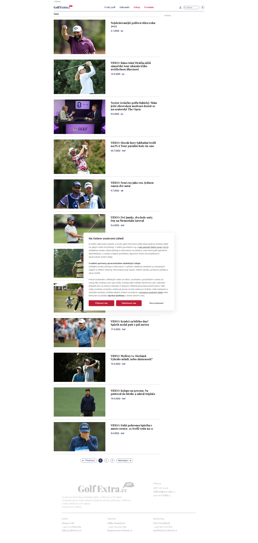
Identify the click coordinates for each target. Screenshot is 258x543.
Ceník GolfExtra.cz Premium (76, 503)
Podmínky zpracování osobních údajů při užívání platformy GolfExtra (96, 500)
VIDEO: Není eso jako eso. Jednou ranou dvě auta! (132, 184)
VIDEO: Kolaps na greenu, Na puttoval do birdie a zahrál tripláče (133, 392)
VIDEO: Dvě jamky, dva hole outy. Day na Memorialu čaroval (132, 218)
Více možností (156, 303)
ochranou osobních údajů (151, 292)
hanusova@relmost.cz (120, 530)
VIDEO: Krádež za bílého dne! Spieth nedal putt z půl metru (130, 322)
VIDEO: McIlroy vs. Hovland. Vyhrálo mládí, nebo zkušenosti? (132, 357)
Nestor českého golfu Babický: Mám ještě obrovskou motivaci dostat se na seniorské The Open (134, 106)
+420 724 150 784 (117, 526)
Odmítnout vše (129, 303)
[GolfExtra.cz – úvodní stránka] (63, 6)
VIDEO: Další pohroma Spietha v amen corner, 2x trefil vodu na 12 (132, 426)
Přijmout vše (101, 303)
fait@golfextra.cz (72, 530)
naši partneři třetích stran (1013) (153, 247)
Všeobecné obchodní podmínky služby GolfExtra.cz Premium (92, 497)
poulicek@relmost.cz (165, 530)
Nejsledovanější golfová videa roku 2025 (133, 24)
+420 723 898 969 (71, 526)
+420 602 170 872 (162, 526)
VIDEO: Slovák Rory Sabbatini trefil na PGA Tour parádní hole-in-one (133, 144)
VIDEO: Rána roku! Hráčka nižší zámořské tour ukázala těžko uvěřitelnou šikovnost (131, 66)
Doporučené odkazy (71, 506)
